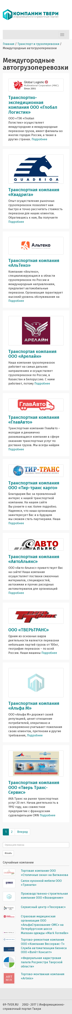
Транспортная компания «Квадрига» (33, 192)
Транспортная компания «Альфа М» (33, 706)
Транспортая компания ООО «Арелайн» (32, 354)
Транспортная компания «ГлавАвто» (33, 420)
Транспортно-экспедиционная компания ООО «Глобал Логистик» (32, 105)
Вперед (22, 832)
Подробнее (39, 139)
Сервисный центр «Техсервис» (43, 907)
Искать (8, 853)
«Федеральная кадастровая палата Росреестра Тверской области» (41, 962)
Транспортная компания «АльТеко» (33, 263)
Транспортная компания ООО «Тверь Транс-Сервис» (33, 787)
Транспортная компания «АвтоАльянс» (33, 559)
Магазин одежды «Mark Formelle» (44, 933)
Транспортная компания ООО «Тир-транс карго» (33, 485)
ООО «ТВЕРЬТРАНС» (28, 629)
